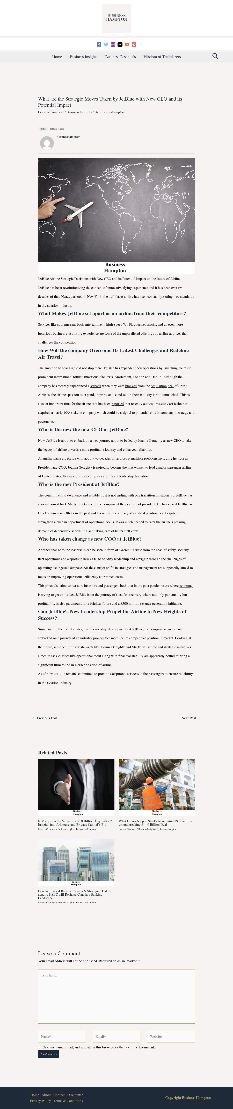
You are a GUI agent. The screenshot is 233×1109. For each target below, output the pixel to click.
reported (118, 403)
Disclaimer (75, 1094)
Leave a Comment (51, 112)
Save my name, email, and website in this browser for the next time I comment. (99, 1047)
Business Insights (83, 57)
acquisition (159, 385)
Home (57, 57)
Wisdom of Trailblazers (162, 57)
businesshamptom (68, 136)
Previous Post (44, 717)
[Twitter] (106, 44)
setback (95, 385)
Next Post (191, 717)
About (46, 1094)
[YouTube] (127, 44)
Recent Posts (57, 129)
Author (43, 129)
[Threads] (120, 44)
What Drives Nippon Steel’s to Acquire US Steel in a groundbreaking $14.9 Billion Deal (155, 823)
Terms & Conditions (68, 1100)
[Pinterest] (134, 44)
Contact (59, 1094)
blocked (131, 385)
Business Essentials (120, 57)
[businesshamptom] (47, 142)
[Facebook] (99, 44)
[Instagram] (113, 44)
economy (186, 585)
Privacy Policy (40, 1100)
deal (171, 385)
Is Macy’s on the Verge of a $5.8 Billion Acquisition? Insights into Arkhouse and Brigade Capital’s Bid (75, 823)
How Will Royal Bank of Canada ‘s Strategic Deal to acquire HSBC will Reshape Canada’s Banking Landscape (74, 894)
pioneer (98, 637)
